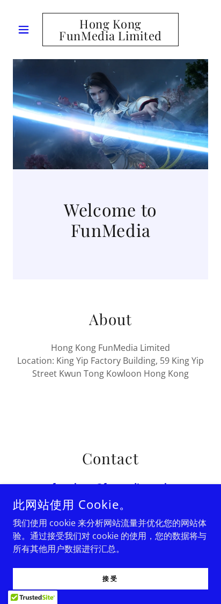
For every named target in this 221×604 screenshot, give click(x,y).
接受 (110, 578)
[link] (110, 29)
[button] (27, 29)
